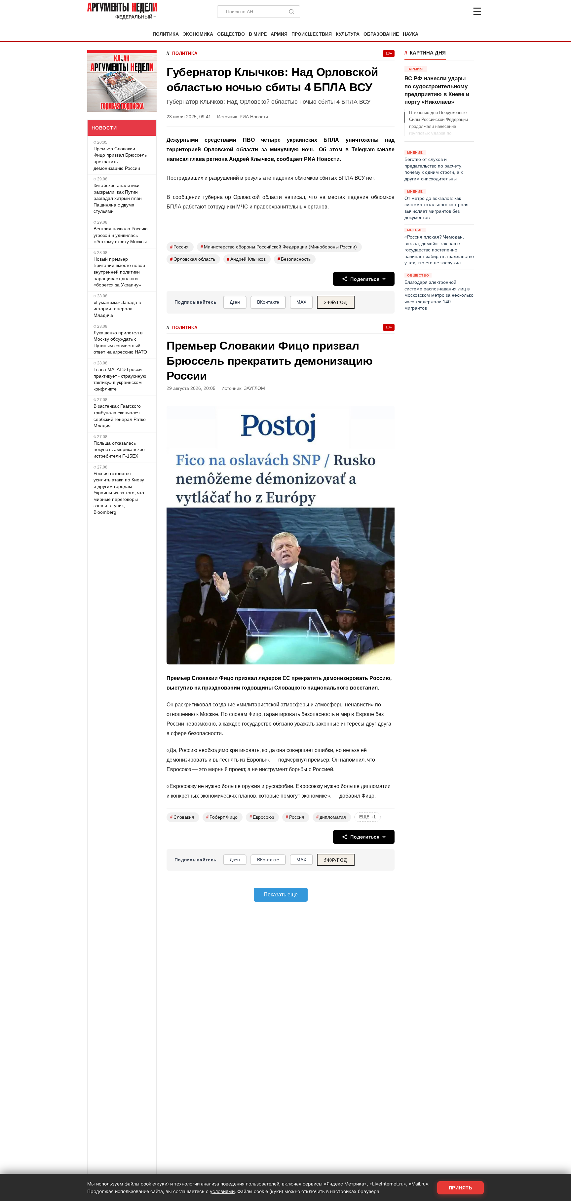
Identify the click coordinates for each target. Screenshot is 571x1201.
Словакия (182, 816)
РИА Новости (254, 116)
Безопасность (294, 259)
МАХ (301, 302)
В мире (258, 34)
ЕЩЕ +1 (367, 816)
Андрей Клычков (246, 259)
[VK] (459, 11)
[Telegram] (442, 11)
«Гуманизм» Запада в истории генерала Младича (117, 309)
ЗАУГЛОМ (254, 388)
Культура (348, 34)
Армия (279, 34)
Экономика (198, 34)
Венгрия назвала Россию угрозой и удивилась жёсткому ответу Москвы (121, 235)
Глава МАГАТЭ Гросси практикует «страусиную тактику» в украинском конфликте (120, 379)
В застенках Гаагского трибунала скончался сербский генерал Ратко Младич (120, 415)
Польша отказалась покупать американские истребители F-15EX (119, 449)
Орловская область (192, 259)
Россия (179, 246)
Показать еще (281, 894)
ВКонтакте (268, 302)
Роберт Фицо (222, 816)
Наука (410, 34)
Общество (231, 34)
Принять (461, 1187)
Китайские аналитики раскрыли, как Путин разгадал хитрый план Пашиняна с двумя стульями (118, 198)
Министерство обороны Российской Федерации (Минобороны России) (279, 246)
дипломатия (331, 816)
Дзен (235, 302)
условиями (222, 1191)
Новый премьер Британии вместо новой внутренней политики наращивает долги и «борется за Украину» (119, 271)
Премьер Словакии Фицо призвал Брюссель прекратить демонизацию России (120, 158)
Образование (381, 34)
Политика (166, 34)
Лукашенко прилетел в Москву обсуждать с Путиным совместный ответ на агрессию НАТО (120, 342)
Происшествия (311, 34)
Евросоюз (261, 816)
